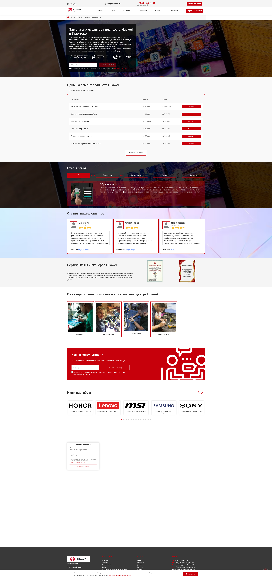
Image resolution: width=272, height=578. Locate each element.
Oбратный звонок (194, 11)
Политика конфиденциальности (120, 575)
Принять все (190, 574)
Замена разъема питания (82, 136)
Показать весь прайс (136, 153)
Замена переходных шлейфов (84, 114)
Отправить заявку (107, 65)
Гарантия (126, 11)
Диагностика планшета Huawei (84, 106)
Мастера (158, 11)
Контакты (174, 11)
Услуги (99, 11)
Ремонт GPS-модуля (80, 121)
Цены (113, 11)
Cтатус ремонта (194, 4)
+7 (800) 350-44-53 (146, 3)
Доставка (143, 11)
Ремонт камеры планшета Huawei (86, 143)
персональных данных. (121, 68)
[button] (198, 392)
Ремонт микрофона (79, 129)
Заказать (191, 106)
